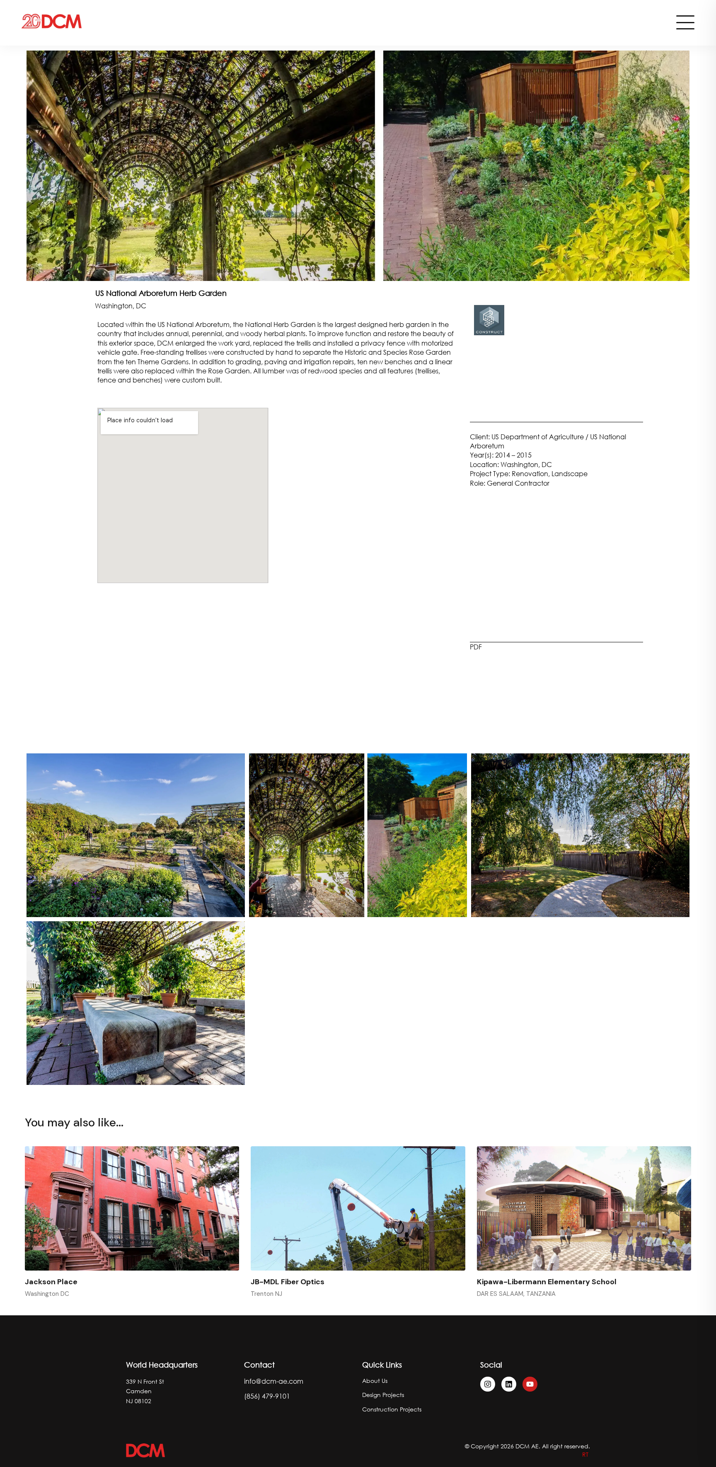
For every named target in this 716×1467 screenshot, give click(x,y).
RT (586, 1454)
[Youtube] (529, 1384)
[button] (347, 275)
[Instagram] (487, 1384)
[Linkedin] (508, 1384)
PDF (476, 646)
